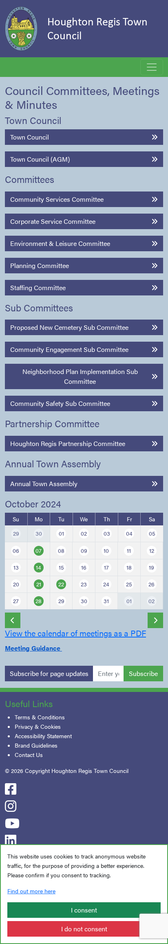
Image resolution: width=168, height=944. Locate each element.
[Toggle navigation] (151, 67)
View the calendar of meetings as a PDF (75, 633)
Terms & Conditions (40, 717)
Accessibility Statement (43, 736)
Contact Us (29, 754)
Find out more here (31, 891)
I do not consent (84, 928)
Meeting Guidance (33, 648)
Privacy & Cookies (38, 726)
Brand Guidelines (36, 745)
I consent (84, 910)
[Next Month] (155, 620)
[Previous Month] (12, 620)
